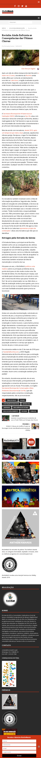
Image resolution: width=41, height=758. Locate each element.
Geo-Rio (28, 116)
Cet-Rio (23, 391)
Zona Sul (33, 411)
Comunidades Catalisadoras (21, 615)
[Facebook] (15, 6)
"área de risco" (11, 400)
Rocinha (29, 75)
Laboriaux (14, 80)
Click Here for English (28, 69)
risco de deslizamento (10, 411)
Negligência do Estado (20, 407)
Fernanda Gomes (9, 46)
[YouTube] (26, 6)
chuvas (22, 400)
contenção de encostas (11, 404)
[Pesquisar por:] (20, 22)
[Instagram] (18, 6)
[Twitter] (22, 6)
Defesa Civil (26, 404)
